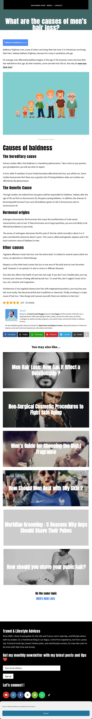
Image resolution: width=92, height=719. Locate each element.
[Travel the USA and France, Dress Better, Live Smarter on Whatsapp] (42, 695)
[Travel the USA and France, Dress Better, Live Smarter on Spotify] (35, 695)
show (24, 42)
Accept (46, 713)
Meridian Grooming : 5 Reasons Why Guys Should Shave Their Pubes (46, 527)
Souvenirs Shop (38, 5)
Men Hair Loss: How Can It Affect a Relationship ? (46, 370)
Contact (59, 5)
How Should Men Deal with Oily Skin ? (46, 488)
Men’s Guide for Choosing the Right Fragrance (46, 449)
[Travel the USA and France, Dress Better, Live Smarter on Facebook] (20, 695)
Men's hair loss (45, 598)
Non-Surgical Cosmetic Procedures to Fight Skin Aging (46, 409)
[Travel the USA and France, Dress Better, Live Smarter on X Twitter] (27, 695)
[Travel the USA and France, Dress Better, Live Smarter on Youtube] (6, 695)
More (49, 5)
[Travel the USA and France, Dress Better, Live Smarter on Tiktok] (49, 695)
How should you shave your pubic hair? (46, 567)
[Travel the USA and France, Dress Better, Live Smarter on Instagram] (13, 695)
